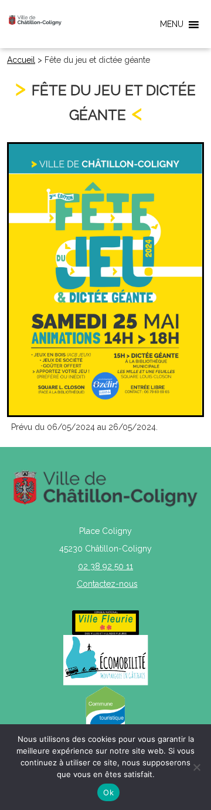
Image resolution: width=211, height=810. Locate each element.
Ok (108, 792)
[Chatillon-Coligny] (35, 20)
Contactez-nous (107, 584)
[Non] (196, 767)
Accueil (21, 60)
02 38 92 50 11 (105, 566)
